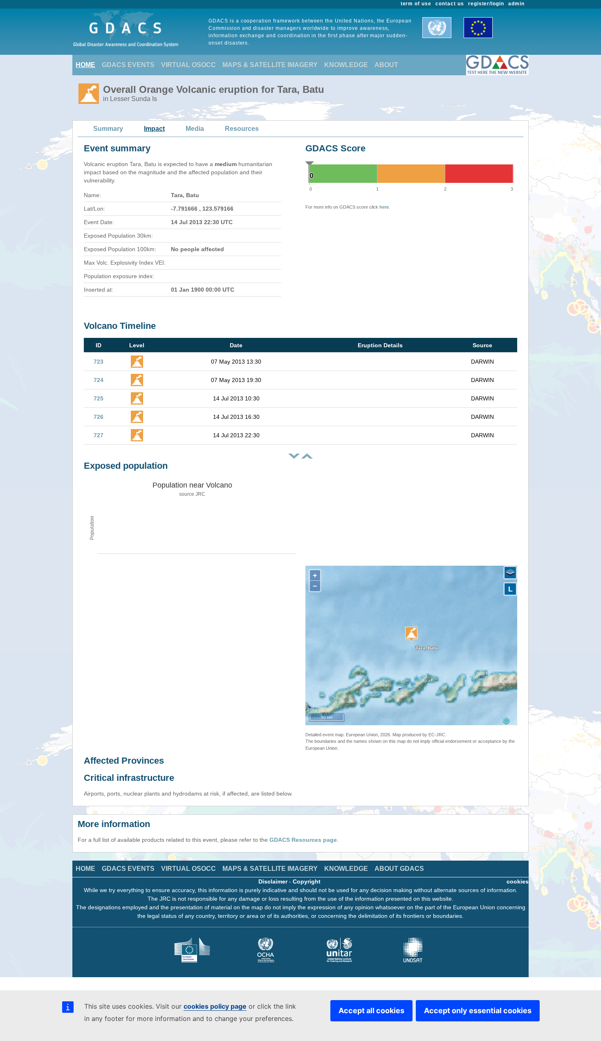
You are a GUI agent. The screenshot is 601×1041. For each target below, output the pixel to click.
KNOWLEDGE (346, 64)
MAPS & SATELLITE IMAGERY (270, 64)
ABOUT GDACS (399, 868)
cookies (518, 881)
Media (195, 128)
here (384, 207)
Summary (108, 128)
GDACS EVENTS (128, 64)
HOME (85, 64)
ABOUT (386, 64)
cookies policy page (215, 1006)
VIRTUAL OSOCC (188, 64)
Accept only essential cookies (477, 1010)
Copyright (307, 881)
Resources (242, 128)
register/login (486, 4)
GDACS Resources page (303, 839)
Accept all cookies (371, 1010)
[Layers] (510, 573)
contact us (449, 4)
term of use (416, 4)
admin (516, 4)
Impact (154, 128)
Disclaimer (272, 881)
